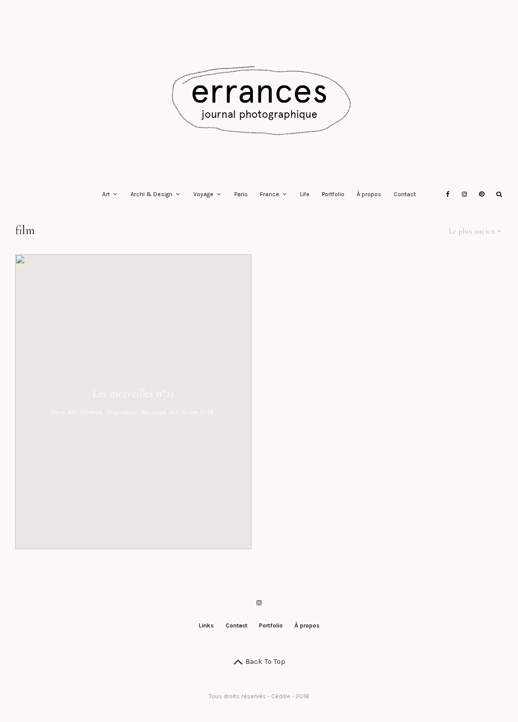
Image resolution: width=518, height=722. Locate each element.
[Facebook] (448, 194)
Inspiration (122, 412)
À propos (369, 194)
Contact (405, 194)
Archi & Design (151, 194)
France (269, 194)
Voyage (203, 194)
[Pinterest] (481, 194)
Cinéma (91, 412)
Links (206, 625)
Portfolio (333, 194)
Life (305, 194)
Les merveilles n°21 (134, 393)
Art (106, 194)
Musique (154, 412)
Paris (241, 194)
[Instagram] (464, 194)
